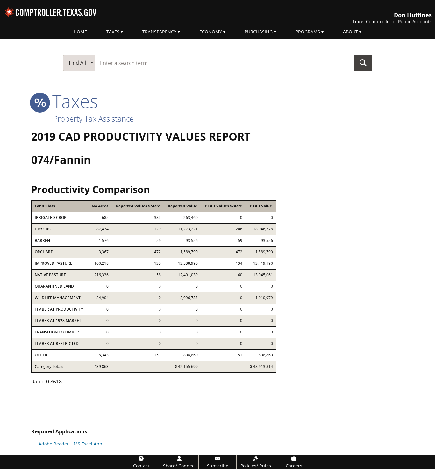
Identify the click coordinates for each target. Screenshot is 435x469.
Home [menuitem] (80, 32)
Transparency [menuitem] (159, 32)
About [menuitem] (350, 32)
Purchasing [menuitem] (259, 32)
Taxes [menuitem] (112, 32)
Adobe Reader (54, 444)
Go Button (363, 62)
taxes (72, 101)
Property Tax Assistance (93, 118)
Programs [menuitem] (308, 32)
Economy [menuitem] (210, 32)
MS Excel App (88, 444)
